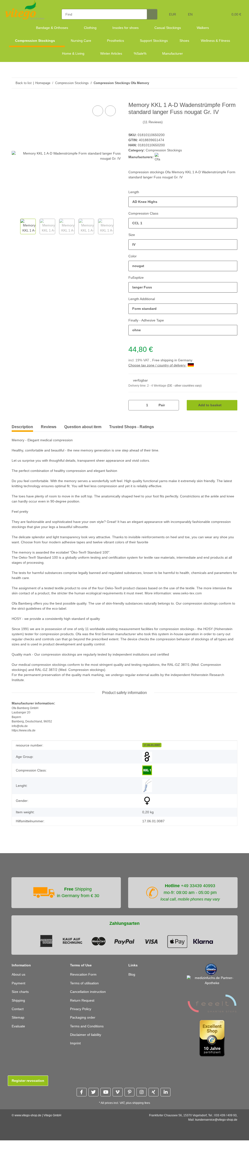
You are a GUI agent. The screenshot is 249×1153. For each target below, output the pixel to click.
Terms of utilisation (86, 988)
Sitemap (18, 1023)
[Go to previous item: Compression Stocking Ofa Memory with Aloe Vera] (221, 83)
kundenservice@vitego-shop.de (216, 1125)
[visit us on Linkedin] (165, 1097)
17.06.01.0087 (151, 750)
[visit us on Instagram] (141, 1097)
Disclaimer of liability (87, 1040)
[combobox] (182, 202)
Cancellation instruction (89, 997)
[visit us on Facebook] (82, 1097)
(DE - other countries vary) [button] (186, 386)
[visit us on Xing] (154, 1097)
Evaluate (19, 1031)
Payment (19, 988)
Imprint (76, 1048)
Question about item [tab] (82, 427)
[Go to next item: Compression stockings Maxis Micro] (232, 83)
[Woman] (147, 806)
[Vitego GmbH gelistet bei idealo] (211, 974)
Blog (131, 980)
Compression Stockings (164, 150)
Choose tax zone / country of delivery (158, 365)
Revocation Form (83, 980)
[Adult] (147, 762)
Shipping (19, 1006)
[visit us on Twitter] (93, 1097)
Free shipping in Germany (174, 360)
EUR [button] (173, 14)
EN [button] (190, 14)
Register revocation (28, 1086)
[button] (206, 12)
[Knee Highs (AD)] (147, 790)
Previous (16, 227)
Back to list (23, 83)
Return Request (83, 1006)
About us (19, 980)
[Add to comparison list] (97, 111)
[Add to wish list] (110, 111)
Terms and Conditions (88, 1031)
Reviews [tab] (48, 427)
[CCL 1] (147, 775)
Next (116, 227)
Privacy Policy (81, 1014)
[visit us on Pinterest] (129, 1097)
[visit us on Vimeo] (118, 1097)
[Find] (153, 14)
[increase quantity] (173, 405)
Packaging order (83, 1023)
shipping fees (142, 1108)
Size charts (20, 997)
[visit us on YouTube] (105, 1097)
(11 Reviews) (153, 122)
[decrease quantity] (134, 405)
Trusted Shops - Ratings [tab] (131, 427)
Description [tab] (22, 427)
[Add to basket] (15, 99)
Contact (18, 1014)
